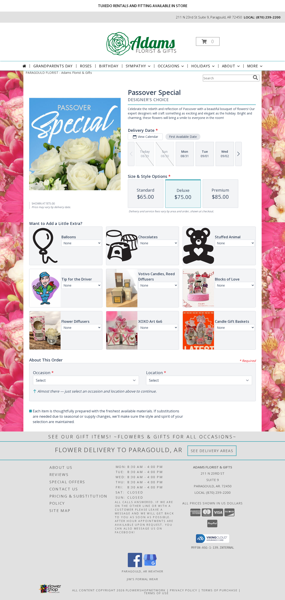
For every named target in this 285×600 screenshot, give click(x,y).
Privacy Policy (183, 590)
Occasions (168, 66)
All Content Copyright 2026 (98, 590)
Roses (86, 66)
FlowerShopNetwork (146, 590)
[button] (208, 41)
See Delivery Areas (212, 450)
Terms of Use (156, 593)
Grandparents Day (53, 66)
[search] (255, 77)
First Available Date (183, 136)
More (252, 66)
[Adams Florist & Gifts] (142, 40)
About (228, 66)
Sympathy (136, 66)
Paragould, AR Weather (142, 571)
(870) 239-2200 (268, 17)
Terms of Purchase (220, 590)
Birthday (108, 66)
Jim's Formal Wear (142, 579)
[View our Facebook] (135, 566)
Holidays (200, 66)
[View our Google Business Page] (150, 566)
